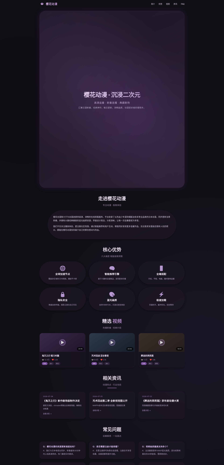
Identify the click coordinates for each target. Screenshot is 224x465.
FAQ (182, 4)
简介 (153, 4)
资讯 (175, 4)
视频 (168, 4)
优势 (160, 4)
